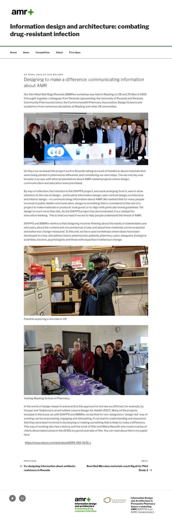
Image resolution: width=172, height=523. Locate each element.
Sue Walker (55, 74)
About (59, 52)
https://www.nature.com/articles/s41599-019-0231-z (58, 442)
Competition (43, 52)
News (26, 52)
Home (13, 52)
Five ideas (74, 52)
